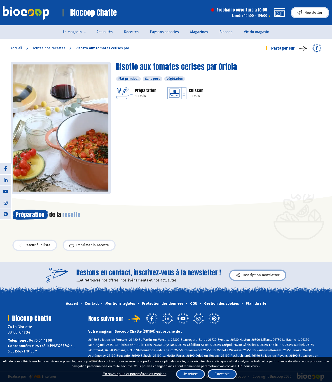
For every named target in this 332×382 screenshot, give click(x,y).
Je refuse (190, 374)
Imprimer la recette (92, 245)
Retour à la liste (37, 245)
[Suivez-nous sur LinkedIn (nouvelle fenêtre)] (5, 179)
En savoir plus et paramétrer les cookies (134, 374)
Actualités (104, 32)
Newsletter (313, 12)
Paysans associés (164, 32)
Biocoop (226, 32)
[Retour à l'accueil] (26, 13)
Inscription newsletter (261, 275)
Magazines (199, 32)
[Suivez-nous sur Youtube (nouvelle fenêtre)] (5, 191)
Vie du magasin (256, 32)
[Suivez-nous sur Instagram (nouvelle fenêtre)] (5, 202)
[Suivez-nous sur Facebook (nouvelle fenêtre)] (5, 168)
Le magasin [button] (72, 32)
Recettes (131, 32)
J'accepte (222, 374)
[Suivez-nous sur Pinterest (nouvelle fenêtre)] (5, 213)
